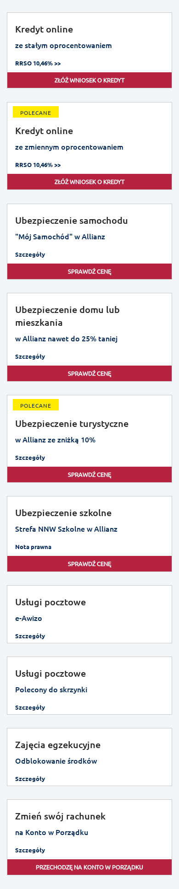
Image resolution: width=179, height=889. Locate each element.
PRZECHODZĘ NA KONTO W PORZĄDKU (89, 867)
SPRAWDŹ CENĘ (89, 271)
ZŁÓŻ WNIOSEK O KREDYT (89, 80)
